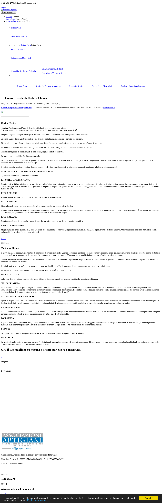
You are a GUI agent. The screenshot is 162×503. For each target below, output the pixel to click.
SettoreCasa (26, 45)
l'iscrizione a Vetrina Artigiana (54, 73)
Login (3, 7)
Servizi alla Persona (19, 36)
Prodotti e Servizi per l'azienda (23, 71)
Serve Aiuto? (11, 19)
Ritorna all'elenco (153, 97)
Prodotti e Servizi (18, 49)
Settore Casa (16, 28)
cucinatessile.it (109, 108)
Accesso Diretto (12, 21)
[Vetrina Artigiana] (9, 10)
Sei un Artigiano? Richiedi (52, 69)
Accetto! (149, 497)
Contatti (9, 17)
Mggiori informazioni (36, 500)
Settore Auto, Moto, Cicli (21, 58)
